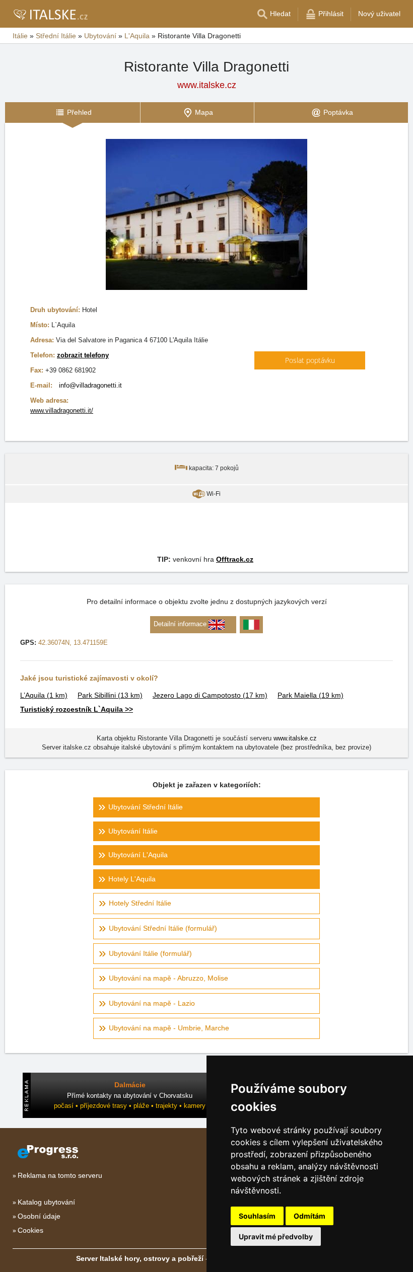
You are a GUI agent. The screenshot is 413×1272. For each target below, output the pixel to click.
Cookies (30, 1230)
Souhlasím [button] (257, 1216)
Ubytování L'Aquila (138, 855)
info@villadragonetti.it (90, 385)
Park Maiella (310, 695)
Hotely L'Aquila (132, 879)
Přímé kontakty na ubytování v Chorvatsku (129, 1095)
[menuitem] (72, 112)
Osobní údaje (39, 1216)
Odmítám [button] (309, 1216)
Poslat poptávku (310, 360)
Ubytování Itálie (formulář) (150, 953)
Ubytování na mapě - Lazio (152, 1003)
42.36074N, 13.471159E (73, 642)
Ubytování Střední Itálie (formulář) (163, 928)
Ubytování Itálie (133, 831)
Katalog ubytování (46, 1202)
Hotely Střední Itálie (140, 903)
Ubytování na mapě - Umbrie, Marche (169, 1028)
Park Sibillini (110, 695)
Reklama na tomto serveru (60, 1175)
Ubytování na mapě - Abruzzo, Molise (168, 978)
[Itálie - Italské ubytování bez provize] (50, 14)
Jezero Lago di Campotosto (210, 695)
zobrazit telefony (83, 355)
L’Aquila (43, 695)
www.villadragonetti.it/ (61, 410)
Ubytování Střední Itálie (145, 807)
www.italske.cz (206, 85)
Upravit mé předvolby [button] (276, 1236)
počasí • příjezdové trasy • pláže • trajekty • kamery (129, 1105)
